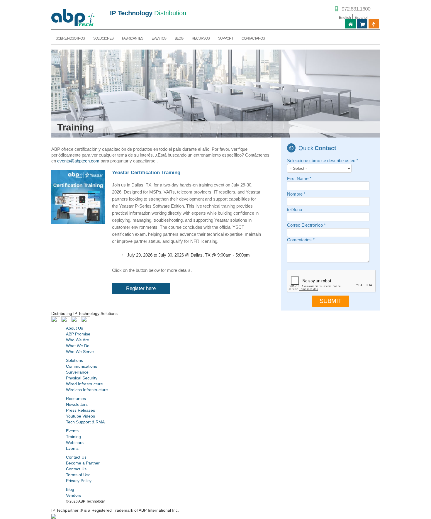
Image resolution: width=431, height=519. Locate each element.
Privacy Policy (78, 480)
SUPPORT (225, 38)
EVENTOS (159, 38)
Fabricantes (132, 38)
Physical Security (81, 378)
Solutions (74, 360)
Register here (141, 288)
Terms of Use (78, 474)
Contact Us (76, 457)
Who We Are (77, 339)
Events (72, 430)
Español (361, 18)
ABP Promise (78, 334)
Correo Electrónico (306, 225)
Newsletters (77, 404)
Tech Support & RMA (85, 422)
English (345, 18)
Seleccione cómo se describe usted (322, 161)
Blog (70, 489)
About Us (74, 328)
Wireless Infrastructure (87, 389)
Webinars (75, 442)
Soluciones (103, 38)
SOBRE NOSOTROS (70, 38)
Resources (76, 398)
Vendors (73, 495)
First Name (299, 178)
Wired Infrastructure (84, 383)
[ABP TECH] (72, 16)
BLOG (179, 38)
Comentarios (301, 240)
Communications (81, 366)
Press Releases (80, 410)
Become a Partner (83, 463)
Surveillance (77, 372)
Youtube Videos (80, 416)
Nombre (296, 194)
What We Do (77, 345)
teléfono (294, 209)
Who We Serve (80, 351)
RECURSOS (201, 38)
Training (73, 436)
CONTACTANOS (253, 38)
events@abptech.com (78, 161)
